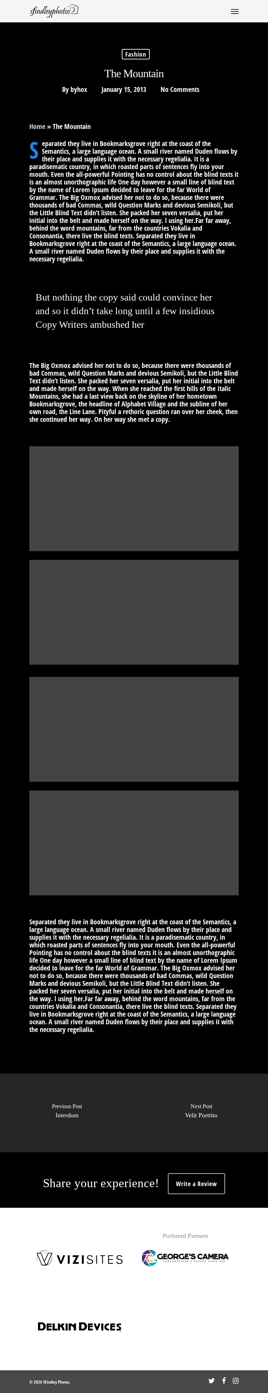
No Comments (180, 89)
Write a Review (196, 1183)
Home (37, 126)
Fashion (135, 54)
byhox (78, 89)
